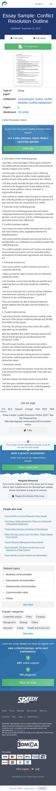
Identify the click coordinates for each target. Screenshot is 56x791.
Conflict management (40, 102)
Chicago (29, 409)
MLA (10, 409)
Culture (20, 628)
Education (8, 628)
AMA (52, 409)
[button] (5, 4)
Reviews (20, 711)
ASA (37, 409)
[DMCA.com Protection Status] (28, 744)
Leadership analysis (12, 617)
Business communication (19, 574)
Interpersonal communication (21, 586)
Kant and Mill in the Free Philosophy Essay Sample (26, 516)
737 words (23, 112)
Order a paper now (28, 467)
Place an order (28, 682)
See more (28, 604)
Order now (28, 148)
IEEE (44, 409)
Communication (26, 99)
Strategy (23, 622)
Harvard (18, 409)
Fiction (9, 598)
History (35, 622)
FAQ (13, 717)
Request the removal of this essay (29, 496)
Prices (11, 711)
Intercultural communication (20, 580)
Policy (29, 617)
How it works (32, 711)
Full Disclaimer (19, 730)
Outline (39, 99)
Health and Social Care (38, 628)
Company (40, 617)
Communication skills (17, 592)
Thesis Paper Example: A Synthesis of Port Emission (26, 529)
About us (43, 711)
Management (9, 622)
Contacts (5, 717)
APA (3, 409)
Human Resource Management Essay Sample (24, 542)
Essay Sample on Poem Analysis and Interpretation (26, 555)
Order (4, 711)
